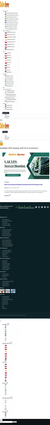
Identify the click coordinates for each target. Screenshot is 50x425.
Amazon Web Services (6, 251)
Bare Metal (4, 324)
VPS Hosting (6, 182)
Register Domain (9, 105)
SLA (3, 305)
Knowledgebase (5, 275)
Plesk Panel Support (10, 92)
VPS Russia (9, 52)
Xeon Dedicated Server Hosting (11, 28)
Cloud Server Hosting (6, 225)
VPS (3, 362)
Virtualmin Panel (5, 266)
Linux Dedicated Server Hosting (12, 330)
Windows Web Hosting (6, 234)
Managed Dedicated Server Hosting (13, 328)
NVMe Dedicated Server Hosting (11, 24)
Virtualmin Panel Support (10, 97)
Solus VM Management (6, 241)
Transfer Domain (9, 107)
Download (4, 276)
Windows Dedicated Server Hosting (13, 331)
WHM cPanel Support (10, 90)
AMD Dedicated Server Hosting (11, 26)
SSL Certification (5, 282)
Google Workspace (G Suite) (8, 281)
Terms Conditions (5, 297)
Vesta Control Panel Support (11, 95)
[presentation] (26, 166)
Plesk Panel (4, 262)
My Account (7, 117)
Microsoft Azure (5, 253)
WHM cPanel (4, 260)
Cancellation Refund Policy (7, 299)
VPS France (9, 55)
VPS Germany (9, 57)
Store (6, 114)
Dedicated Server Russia (11, 32)
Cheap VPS (8, 70)
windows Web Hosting (10, 81)
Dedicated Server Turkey (11, 41)
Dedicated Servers (6, 343)
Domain (3, 411)
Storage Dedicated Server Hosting (12, 22)
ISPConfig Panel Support (10, 101)
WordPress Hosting (9, 75)
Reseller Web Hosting (6, 235)
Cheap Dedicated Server (7, 220)
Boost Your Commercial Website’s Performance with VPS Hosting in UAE (23, 184)
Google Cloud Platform (6, 250)
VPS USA (8, 67)
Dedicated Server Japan (11, 39)
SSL (4, 87)
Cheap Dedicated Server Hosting (12, 326)
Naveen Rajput (6, 187)
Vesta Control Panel (6, 265)
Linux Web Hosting (9, 79)
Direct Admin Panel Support (10, 94)
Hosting (3, 383)
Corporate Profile (5, 296)
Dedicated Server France (11, 34)
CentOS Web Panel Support (11, 99)
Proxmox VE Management (7, 245)
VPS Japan (9, 370)
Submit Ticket (7, 116)
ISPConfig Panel (5, 269)
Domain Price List (9, 109)
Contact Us (4, 308)
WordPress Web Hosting (7, 229)
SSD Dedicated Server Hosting (11, 20)
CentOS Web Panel (6, 267)
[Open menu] (1, 144)
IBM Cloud (4, 254)
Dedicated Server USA (11, 46)
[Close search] (1, 420)
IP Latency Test (5, 303)
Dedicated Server (5, 219)
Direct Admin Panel (6, 263)
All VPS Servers (9, 381)
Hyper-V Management (6, 240)
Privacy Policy (5, 300)
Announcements (5, 273)
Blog (3, 306)
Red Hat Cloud (5, 256)
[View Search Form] (1, 120)
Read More (7, 195)
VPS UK (8, 64)
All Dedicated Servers (10, 49)
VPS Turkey (9, 62)
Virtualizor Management (7, 242)
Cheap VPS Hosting (6, 223)
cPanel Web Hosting (9, 77)
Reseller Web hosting (10, 83)
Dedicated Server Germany (12, 349)
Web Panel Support (6, 397)
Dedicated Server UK (10, 44)
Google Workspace (9, 85)
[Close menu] (0, 321)
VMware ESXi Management (7, 244)
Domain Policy (5, 302)
